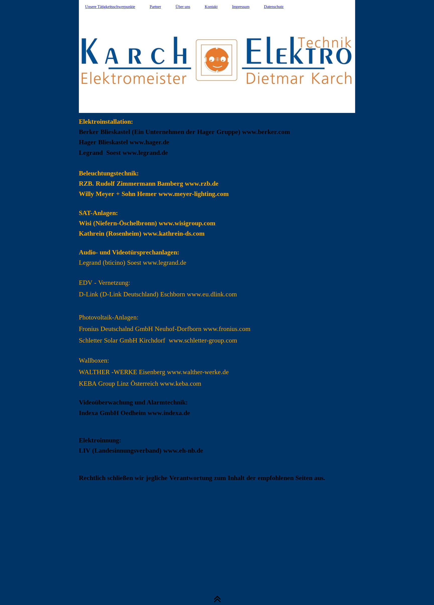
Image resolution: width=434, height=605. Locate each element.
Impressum (240, 7)
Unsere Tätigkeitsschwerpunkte (110, 7)
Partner (155, 7)
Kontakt (211, 7)
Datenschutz (274, 7)
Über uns (183, 7)
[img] (217, 56)
